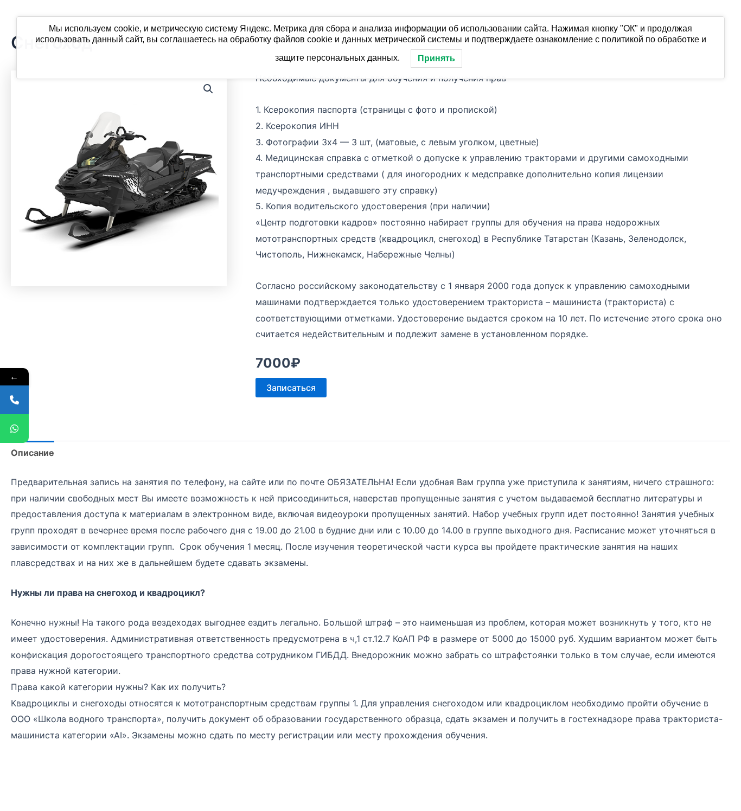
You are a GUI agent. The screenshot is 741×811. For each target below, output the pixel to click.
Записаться (291, 387)
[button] (208, 89)
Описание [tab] (32, 452)
